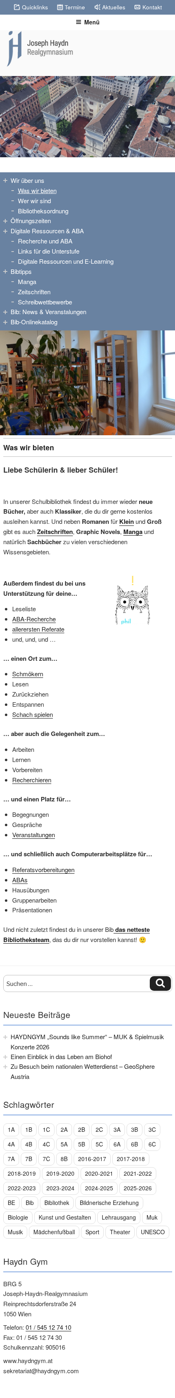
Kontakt (152, 7)
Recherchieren (31, 779)
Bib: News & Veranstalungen (48, 311)
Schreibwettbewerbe (45, 301)
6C (152, 1144)
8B (64, 1159)
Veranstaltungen (33, 834)
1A (11, 1129)
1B (28, 1129)
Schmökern (27, 673)
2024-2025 (99, 1188)
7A (11, 1159)
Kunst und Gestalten (65, 1217)
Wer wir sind (34, 200)
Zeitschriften (34, 291)
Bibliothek (56, 1202)
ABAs (20, 879)
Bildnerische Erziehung (109, 1202)
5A (64, 1144)
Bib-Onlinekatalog (34, 321)
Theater (120, 1232)
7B (28, 1159)
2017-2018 (131, 1159)
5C (99, 1144)
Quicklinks (35, 7)
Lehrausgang (119, 1217)
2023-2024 (60, 1188)
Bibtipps (21, 271)
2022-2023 (22, 1188)
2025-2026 (138, 1188)
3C (152, 1129)
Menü (92, 22)
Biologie (18, 1217)
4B (28, 1144)
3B (134, 1129)
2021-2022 (138, 1173)
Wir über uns (27, 180)
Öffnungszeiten (31, 220)
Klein (126, 521)
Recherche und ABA (45, 241)
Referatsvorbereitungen (43, 869)
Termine (75, 7)
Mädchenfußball (54, 1232)
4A (11, 1144)
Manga (27, 281)
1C (46, 1129)
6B (134, 1144)
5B (81, 1144)
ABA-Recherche (34, 618)
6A (117, 1144)
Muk (152, 1217)
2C (99, 1129)
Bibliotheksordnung (43, 210)
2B (81, 1129)
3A (117, 1129)
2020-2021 (99, 1173)
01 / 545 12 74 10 (48, 1327)
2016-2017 (92, 1159)
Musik (15, 1232)
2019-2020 (60, 1173)
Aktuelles (113, 7)
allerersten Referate (38, 629)
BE (11, 1202)
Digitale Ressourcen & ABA (47, 230)
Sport (92, 1232)
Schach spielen (32, 714)
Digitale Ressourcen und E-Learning (66, 261)
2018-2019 (22, 1173)
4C (46, 1144)
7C (46, 1159)
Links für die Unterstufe (48, 251)
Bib (30, 1202)
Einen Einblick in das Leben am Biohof (61, 1056)
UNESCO (153, 1232)
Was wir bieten (37, 190)
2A (64, 1129)
